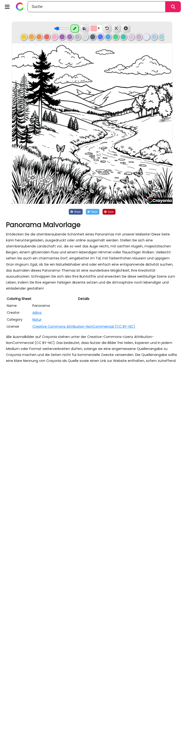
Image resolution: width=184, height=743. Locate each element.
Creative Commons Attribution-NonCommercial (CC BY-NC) (83, 326)
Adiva (36, 312)
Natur (36, 319)
